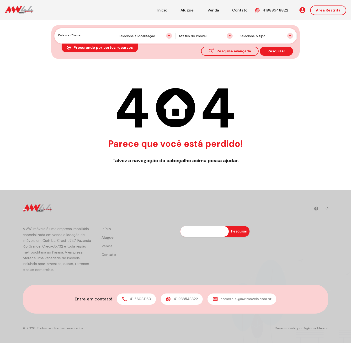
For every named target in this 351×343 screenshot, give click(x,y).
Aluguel (187, 10)
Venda (213, 10)
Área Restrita (328, 10)
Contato (240, 10)
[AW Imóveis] (19, 9)
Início (162, 10)
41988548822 (275, 10)
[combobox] (145, 36)
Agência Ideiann (316, 328)
